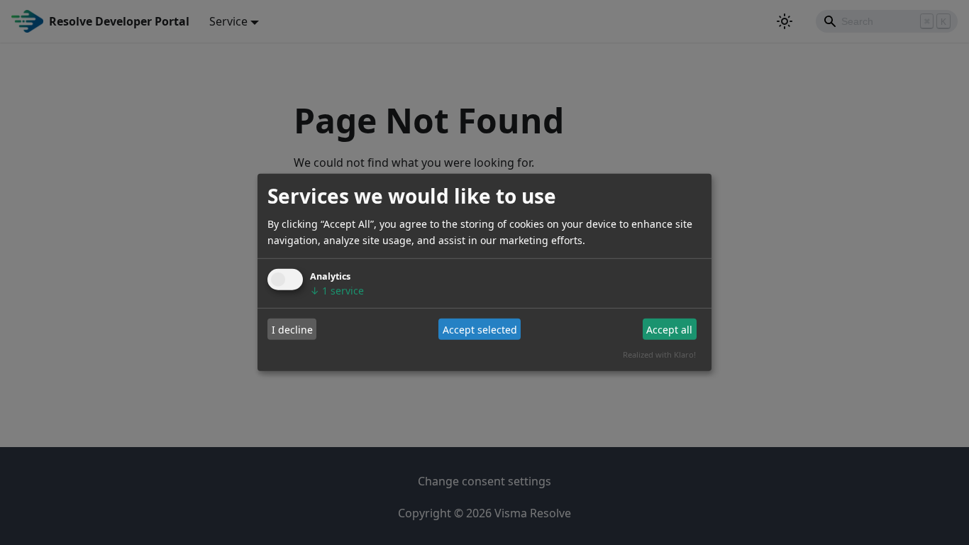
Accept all (669, 329)
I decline (292, 329)
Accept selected (480, 329)
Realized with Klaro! (659, 354)
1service (337, 290)
